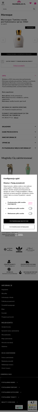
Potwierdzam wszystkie (19, 221)
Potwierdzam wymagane (19, 227)
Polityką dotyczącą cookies (21, 188)
